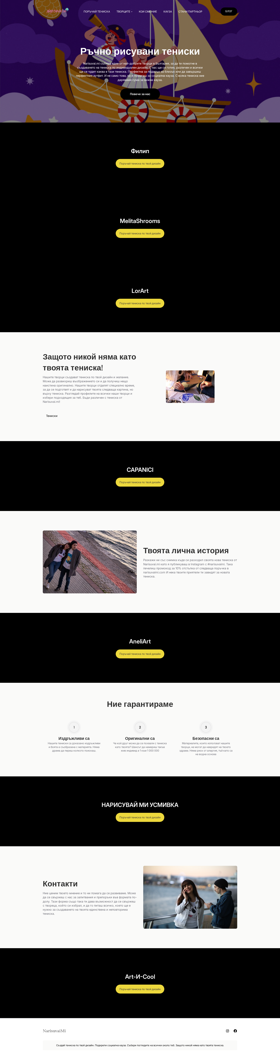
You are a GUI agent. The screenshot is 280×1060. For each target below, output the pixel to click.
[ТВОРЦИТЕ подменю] (132, 11)
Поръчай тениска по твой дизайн (140, 163)
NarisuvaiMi (54, 1031)
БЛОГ (228, 11)
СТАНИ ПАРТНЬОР (190, 11)
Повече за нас (140, 94)
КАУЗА (167, 11)
